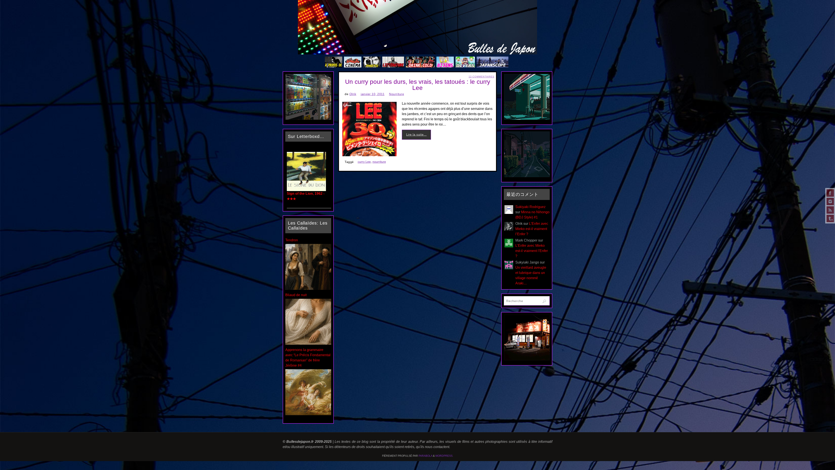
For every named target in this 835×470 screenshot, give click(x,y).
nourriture (379, 161)
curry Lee (364, 161)
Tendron (291, 240)
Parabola (425, 455)
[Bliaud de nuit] (308, 343)
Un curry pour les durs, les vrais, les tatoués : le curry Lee (417, 84)
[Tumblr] (830, 218)
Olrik (352, 94)
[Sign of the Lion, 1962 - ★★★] (306, 190)
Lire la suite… (416, 134)
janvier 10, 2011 (372, 94)
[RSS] (830, 210)
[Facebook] (830, 193)
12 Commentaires (481, 76)
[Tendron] (308, 288)
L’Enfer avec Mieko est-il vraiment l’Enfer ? (531, 229)
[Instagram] (830, 201)
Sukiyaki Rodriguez (530, 207)
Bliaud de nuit (296, 295)
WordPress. (444, 455)
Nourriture (396, 94)
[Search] (544, 301)
